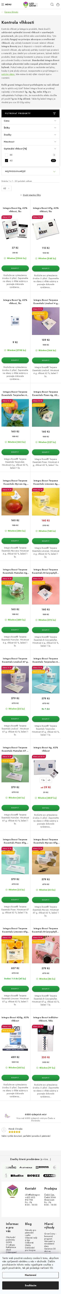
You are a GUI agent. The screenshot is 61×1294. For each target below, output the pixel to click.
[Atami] (52, 1175)
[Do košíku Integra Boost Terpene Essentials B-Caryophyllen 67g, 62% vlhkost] (46, 989)
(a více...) (45, 1159)
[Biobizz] (36, 1175)
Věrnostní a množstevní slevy (49, 1244)
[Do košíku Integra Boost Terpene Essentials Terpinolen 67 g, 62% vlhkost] (46, 719)
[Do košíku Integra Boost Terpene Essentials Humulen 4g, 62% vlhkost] (15, 630)
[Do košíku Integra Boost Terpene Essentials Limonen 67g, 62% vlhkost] (15, 989)
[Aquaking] (9, 1167)
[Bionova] (41, 1167)
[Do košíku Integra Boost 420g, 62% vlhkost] (15, 1078)
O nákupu (10, 1245)
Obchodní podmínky (10, 1238)
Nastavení (30, 1275)
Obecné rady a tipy (31, 1239)
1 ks (43, 780)
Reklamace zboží (11, 1248)
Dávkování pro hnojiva (30, 1249)
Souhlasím (30, 1285)
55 (32, 154)
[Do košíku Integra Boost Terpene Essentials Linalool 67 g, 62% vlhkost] (15, 719)
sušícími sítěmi (8, 74)
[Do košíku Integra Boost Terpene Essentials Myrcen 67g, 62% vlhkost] (46, 900)
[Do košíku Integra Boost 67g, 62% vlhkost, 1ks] (46, 269)
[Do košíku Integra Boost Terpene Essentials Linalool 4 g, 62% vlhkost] (46, 360)
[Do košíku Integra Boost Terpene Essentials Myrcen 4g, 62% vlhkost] (15, 541)
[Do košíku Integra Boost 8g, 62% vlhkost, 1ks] (15, 268)
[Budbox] (20, 1175)
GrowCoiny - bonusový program (50, 1236)
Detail (46, 808)
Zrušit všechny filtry (32, 195)
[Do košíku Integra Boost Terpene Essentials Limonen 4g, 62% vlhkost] (46, 541)
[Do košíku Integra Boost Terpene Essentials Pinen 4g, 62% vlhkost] (46, 452)
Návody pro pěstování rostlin (30, 1232)
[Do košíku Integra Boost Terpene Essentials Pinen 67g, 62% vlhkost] (15, 900)
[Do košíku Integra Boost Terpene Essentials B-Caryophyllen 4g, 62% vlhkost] (46, 630)
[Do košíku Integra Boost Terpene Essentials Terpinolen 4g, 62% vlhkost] (15, 452)
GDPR (9, 1242)
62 (32, 160)
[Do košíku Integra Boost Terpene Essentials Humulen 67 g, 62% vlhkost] (15, 808)
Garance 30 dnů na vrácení (50, 1251)
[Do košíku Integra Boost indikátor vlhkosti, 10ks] (46, 1078)
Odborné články (29, 1243)
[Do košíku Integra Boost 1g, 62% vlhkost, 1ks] (15, 360)
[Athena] (25, 1167)
